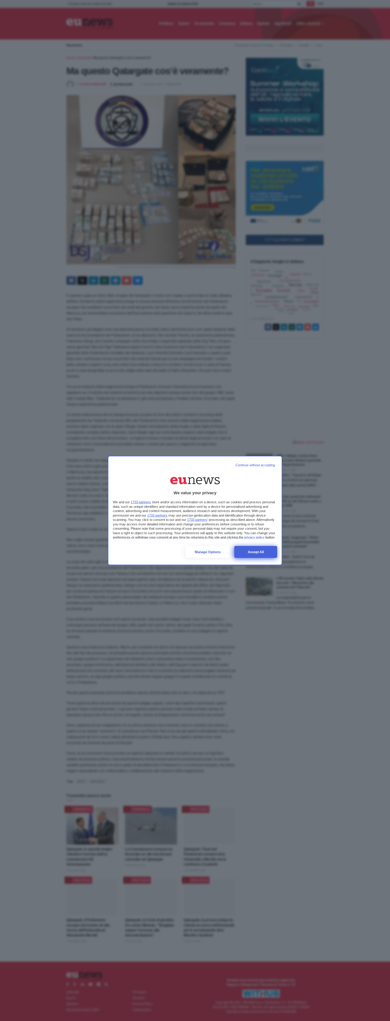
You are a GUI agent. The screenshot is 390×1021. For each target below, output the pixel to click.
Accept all (256, 552)
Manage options (208, 552)
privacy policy (254, 537)
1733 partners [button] (141, 502)
